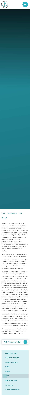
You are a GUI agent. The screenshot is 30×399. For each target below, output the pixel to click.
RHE (20, 213)
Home (3, 213)
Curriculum (12, 213)
